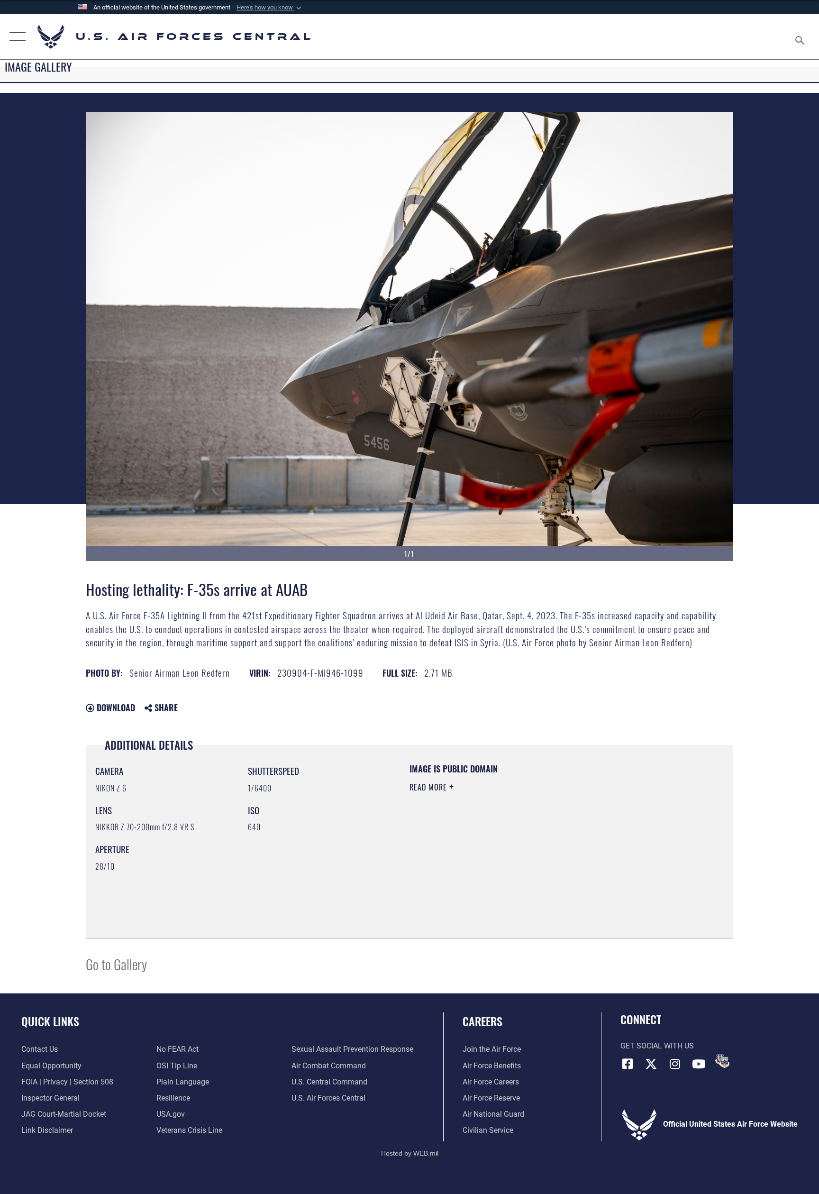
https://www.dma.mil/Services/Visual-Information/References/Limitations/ (521, 847)
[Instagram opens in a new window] (675, 1064)
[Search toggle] (801, 37)
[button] (270, 7)
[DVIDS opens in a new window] (722, 1061)
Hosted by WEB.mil (409, 1153)
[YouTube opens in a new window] (699, 1064)
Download (114, 707)
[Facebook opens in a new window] (627, 1064)
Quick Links (50, 1020)
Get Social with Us (657, 1045)
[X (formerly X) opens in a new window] (651, 1064)
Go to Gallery (116, 964)
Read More (429, 787)
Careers (482, 1020)
